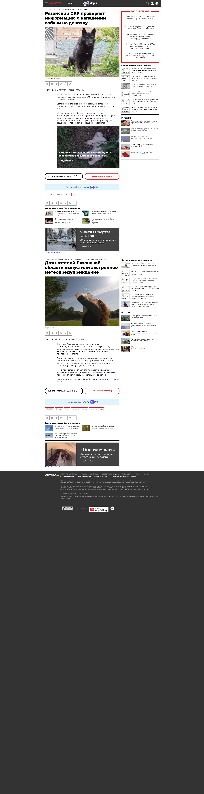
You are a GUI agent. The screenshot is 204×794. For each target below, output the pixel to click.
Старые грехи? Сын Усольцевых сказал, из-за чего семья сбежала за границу (145, 78)
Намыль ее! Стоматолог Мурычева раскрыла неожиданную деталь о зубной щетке (144, 70)
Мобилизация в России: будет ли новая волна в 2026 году (143, 153)
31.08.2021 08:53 (50, 10)
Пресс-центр (126, 474)
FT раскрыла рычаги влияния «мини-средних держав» (144, 316)
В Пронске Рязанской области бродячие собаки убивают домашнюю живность (85, 154)
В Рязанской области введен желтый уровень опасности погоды (103, 428)
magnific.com (50, 327)
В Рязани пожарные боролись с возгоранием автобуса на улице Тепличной (140, 56)
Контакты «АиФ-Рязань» (69, 474)
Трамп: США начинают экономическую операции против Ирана (143, 333)
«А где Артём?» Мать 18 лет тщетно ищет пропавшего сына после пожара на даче (144, 280)
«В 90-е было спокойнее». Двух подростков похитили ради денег (144, 264)
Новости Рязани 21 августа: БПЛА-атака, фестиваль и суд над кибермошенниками (140, 46)
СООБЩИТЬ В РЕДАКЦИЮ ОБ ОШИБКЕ (123, 476)
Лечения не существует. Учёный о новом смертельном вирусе (144, 85)
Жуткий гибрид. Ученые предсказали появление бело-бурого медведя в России (145, 101)
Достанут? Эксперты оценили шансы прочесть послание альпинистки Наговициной (145, 273)
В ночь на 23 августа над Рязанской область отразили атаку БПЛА (140, 18)
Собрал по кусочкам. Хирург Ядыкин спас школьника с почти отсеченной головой (145, 288)
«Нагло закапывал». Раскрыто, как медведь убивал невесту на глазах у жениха (145, 109)
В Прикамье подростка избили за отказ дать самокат (143, 347)
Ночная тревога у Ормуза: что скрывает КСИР (142, 145)
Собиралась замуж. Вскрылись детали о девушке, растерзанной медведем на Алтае (144, 296)
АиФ (59, 78)
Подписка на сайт (100, 476)
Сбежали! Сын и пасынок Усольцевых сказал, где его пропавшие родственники (145, 94)
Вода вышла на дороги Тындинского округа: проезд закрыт (144, 129)
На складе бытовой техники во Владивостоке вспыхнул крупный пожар (143, 325)
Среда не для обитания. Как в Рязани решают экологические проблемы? (103, 221)
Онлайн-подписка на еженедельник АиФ (75, 476)
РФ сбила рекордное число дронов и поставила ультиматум (145, 340)
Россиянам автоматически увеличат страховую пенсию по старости (144, 122)
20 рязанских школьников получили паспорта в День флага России (140, 27)
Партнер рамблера (80, 508)
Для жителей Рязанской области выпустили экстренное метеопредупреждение (140, 37)
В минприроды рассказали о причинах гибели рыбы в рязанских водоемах (65, 221)
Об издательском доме (110, 474)
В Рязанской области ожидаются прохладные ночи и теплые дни (67, 427)
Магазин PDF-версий (141, 474)
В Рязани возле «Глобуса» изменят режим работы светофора (105, 212)
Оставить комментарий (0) (102, 176)
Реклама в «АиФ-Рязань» (90, 474)
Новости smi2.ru (53, 252)
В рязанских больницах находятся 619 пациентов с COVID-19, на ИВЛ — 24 (67, 213)
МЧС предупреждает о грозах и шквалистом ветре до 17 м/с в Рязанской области (66, 435)
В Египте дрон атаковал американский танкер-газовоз (142, 137)
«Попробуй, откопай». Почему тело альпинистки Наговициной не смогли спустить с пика (145, 304)
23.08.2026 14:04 (51, 259)
